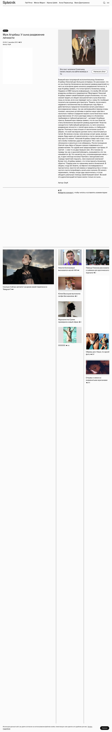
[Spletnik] (9, 2)
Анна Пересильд (66, 3)
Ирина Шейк (52, 3)
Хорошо (104, 728)
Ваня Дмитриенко (82, 3)
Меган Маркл (39, 3)
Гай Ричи (28, 3)
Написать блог (99, 72)
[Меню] (108, 3)
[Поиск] (104, 3)
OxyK (66, 183)
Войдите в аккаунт (65, 193)
